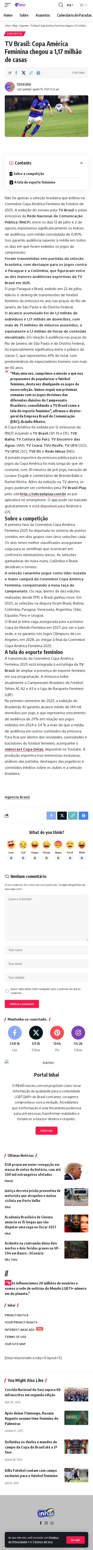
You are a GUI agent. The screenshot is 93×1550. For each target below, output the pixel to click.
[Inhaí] (20, 5)
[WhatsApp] (52, 1523)
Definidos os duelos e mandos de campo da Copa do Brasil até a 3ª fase (31, 1447)
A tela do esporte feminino (34, 182)
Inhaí (7, 1207)
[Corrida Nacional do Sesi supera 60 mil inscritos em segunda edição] (76, 1394)
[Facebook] (15, 1039)
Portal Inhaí (24, 84)
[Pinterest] (57, 1039)
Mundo (9, 1181)
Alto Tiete (11, 1259)
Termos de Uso (43, 1541)
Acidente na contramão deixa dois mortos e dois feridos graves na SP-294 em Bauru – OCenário (32, 1248)
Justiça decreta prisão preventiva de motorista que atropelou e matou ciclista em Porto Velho (33, 1196)
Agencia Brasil (17, 797)
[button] (75, 1540)
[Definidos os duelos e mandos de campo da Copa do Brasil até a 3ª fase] (76, 1446)
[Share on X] (23, 73)
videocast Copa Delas (24, 749)
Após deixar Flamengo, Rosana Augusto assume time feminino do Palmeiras (31, 1418)
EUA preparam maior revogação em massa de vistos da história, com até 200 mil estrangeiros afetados (33, 1169)
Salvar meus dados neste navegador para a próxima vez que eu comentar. (45, 991)
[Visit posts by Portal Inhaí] (10, 87)
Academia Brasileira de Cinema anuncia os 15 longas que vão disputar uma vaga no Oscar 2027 (30, 1222)
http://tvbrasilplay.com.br (43, 494)
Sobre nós (46, 1130)
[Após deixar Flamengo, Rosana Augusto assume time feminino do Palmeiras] (76, 1418)
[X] (36, 1039)
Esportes (14, 33)
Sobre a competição (29, 174)
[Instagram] (78, 1039)
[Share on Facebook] (16, 73)
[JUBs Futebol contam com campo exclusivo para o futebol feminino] (76, 1475)
